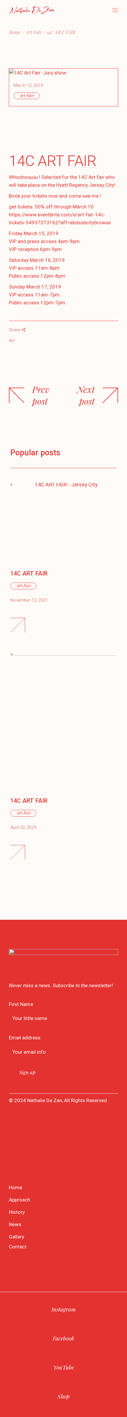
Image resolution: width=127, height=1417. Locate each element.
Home (15, 1187)
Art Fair (34, 32)
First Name (21, 1004)
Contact (18, 1247)
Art (11, 340)
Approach (19, 1200)
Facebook (63, 1338)
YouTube (63, 1367)
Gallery (16, 1237)
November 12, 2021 (29, 600)
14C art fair (29, 800)
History (17, 1212)
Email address (24, 1038)
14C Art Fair (29, 573)
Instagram (63, 1309)
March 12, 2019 (28, 85)
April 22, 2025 (23, 827)
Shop (63, 1396)
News (15, 1224)
